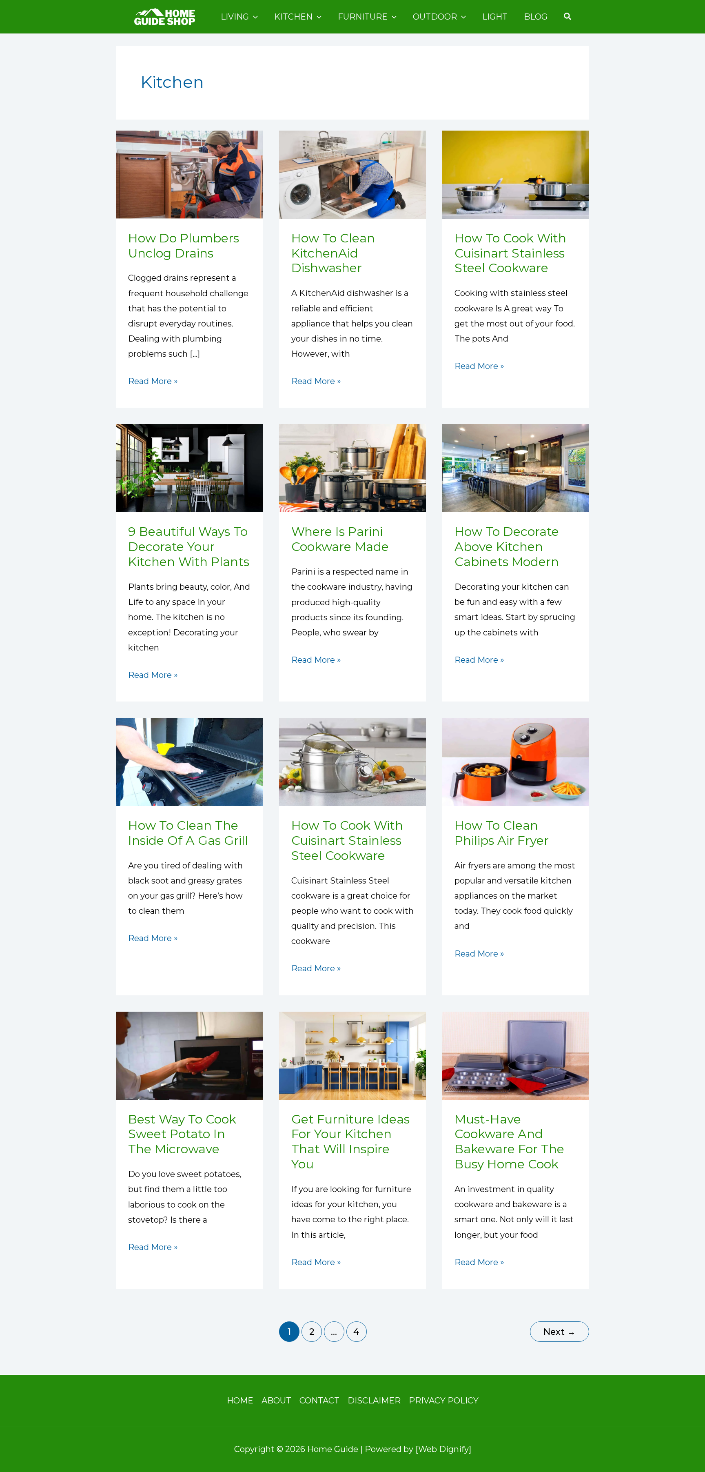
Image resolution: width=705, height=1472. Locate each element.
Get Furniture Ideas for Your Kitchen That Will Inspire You (350, 1142)
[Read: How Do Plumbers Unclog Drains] (189, 174)
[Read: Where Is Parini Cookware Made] (352, 468)
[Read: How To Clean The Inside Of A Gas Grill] (189, 761)
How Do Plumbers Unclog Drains (183, 246)
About (276, 1400)
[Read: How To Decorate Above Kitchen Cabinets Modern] (515, 468)
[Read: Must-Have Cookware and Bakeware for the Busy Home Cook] (515, 1055)
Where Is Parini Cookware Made (340, 539)
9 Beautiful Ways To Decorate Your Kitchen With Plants (188, 546)
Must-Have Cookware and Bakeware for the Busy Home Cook (509, 1142)
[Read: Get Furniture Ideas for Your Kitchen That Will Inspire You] (352, 1055)
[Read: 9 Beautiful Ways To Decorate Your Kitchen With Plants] (189, 468)
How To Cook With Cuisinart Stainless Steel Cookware (510, 253)
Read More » (153, 380)
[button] (568, 16)
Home (240, 1400)
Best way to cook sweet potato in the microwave (182, 1134)
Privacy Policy (444, 1400)
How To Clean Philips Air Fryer (501, 833)
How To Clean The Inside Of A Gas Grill (188, 833)
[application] (253, 16)
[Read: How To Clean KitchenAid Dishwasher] (352, 174)
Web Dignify (443, 1449)
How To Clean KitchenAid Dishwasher (333, 253)
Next (559, 1331)
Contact (319, 1400)
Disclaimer (374, 1400)
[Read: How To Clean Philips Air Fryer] (515, 761)
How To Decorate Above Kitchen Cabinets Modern (506, 546)
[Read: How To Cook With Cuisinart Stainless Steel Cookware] (515, 174)
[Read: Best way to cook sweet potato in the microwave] (189, 1055)
